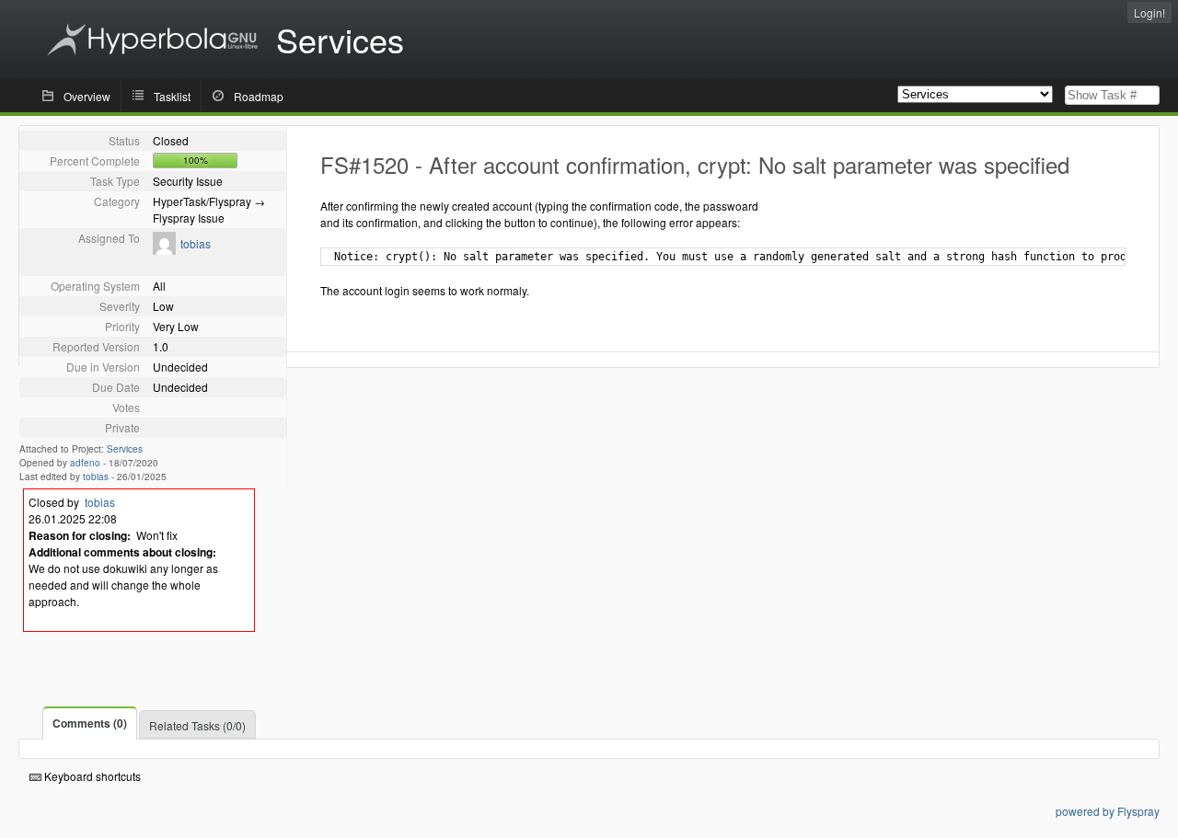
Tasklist (172, 96)
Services (125, 448)
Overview (87, 96)
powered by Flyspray (1108, 811)
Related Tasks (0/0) (197, 725)
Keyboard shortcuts (91, 776)
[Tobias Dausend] (164, 250)
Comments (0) (89, 723)
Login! (1149, 12)
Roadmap (258, 96)
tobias (195, 243)
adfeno (85, 462)
